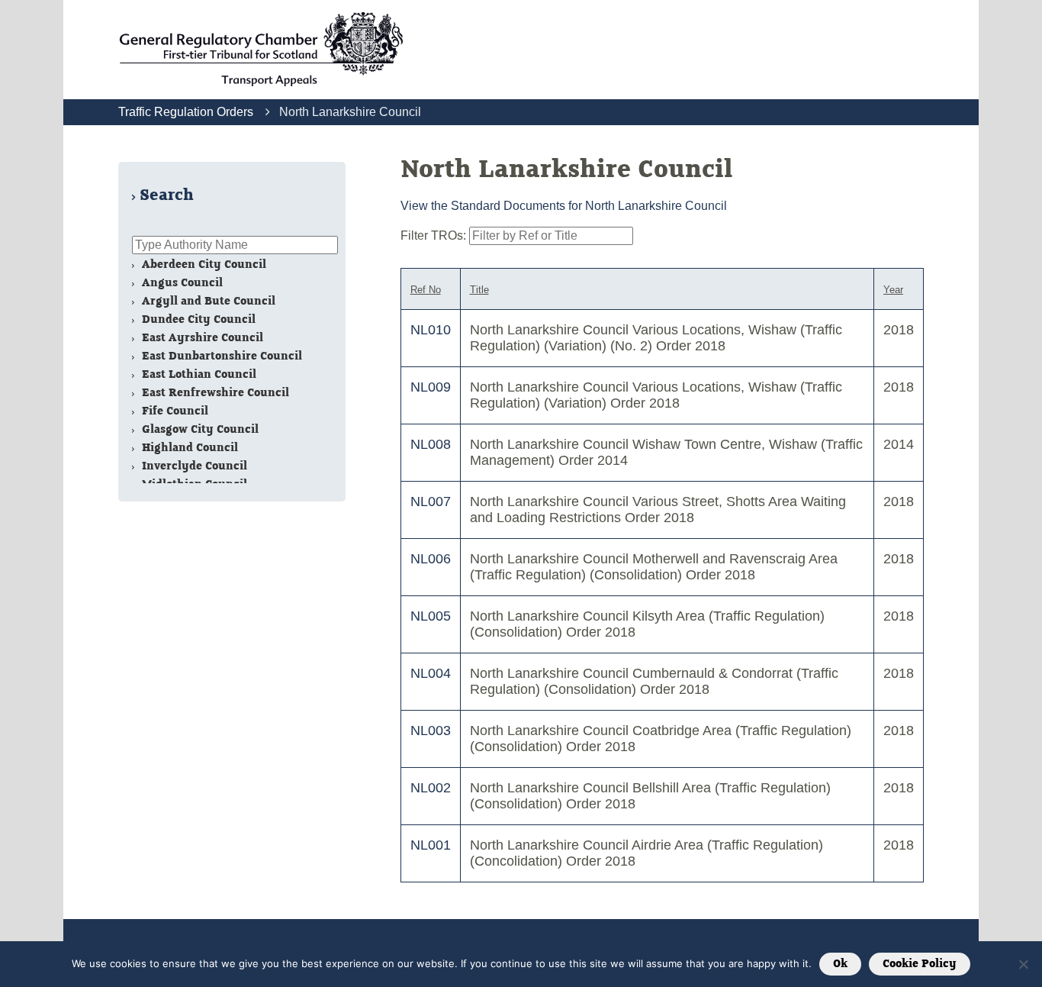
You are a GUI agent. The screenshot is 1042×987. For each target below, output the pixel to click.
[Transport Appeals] (261, 49)
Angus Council (181, 282)
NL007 (430, 501)
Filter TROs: (434, 235)
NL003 (430, 730)
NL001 (430, 845)
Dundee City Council (197, 319)
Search (167, 195)
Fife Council (173, 411)
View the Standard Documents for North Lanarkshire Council (563, 205)
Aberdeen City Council (202, 264)
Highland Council (188, 447)
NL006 (430, 558)
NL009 (430, 387)
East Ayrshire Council (201, 337)
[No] (1023, 964)
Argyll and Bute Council (207, 301)
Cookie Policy (920, 964)
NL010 (430, 329)
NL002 (430, 787)
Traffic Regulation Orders (185, 111)
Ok (840, 964)
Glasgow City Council (199, 429)
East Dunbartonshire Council (220, 356)
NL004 (430, 673)
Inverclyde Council (193, 466)
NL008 (430, 444)
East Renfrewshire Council (214, 392)
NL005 (430, 616)
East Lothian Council (197, 374)
